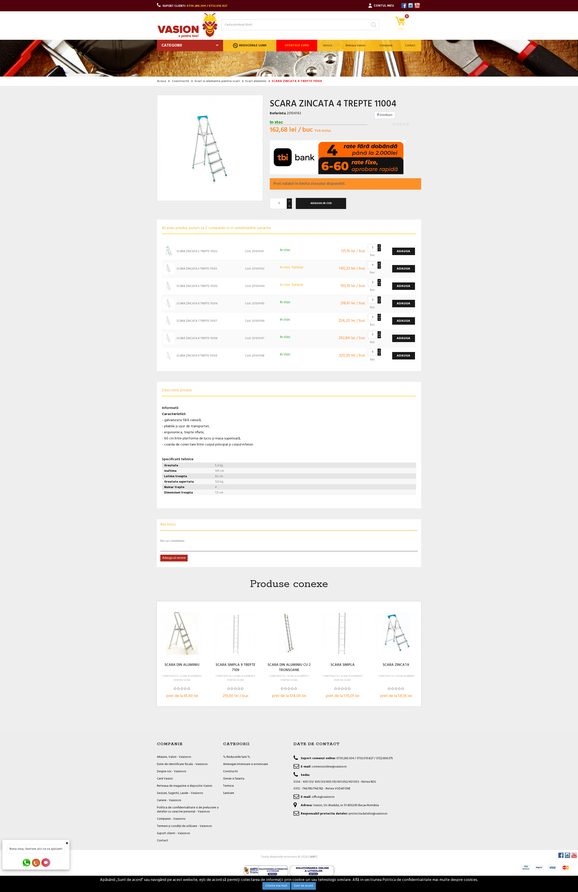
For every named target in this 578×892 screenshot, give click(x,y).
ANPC (313, 856)
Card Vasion (165, 778)
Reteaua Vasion (355, 45)
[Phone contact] (37, 862)
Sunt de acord (303, 885)
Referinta (278, 113)
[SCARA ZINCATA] (396, 633)
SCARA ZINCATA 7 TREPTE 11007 (197, 321)
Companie (386, 45)
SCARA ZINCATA (396, 665)
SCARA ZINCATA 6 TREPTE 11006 (197, 303)
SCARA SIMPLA (343, 665)
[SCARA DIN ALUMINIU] (182, 633)
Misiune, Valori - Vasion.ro (174, 757)
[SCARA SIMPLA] (342, 633)
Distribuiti (385, 115)
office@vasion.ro (323, 797)
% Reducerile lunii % (236, 757)
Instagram (410, 5)
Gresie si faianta (233, 778)
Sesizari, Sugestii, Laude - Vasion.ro (180, 793)
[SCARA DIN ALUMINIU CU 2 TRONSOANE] (289, 633)
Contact (410, 45)
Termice (228, 786)
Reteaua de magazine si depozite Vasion (184, 786)
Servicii (327, 45)
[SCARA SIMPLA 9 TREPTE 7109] (235, 633)
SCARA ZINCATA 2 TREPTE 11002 (197, 251)
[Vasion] (187, 25)
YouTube (417, 5)
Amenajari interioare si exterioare (245, 764)
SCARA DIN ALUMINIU (182, 665)
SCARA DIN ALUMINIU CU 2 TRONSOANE (289, 667)
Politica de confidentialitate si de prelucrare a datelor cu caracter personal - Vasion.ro (188, 809)
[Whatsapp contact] (27, 862)
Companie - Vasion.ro (171, 819)
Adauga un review (174, 558)
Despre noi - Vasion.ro (171, 771)
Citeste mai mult (276, 885)
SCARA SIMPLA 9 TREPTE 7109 (235, 667)
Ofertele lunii (297, 45)
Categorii (171, 45)
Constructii (230, 771)
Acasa (161, 81)
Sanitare (228, 793)
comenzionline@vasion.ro (329, 766)
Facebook (404, 5)
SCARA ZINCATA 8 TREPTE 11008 (197, 338)
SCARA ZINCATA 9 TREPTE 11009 (197, 355)
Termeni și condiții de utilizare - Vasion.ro (184, 826)
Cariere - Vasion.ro (169, 800)
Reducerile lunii (252, 45)
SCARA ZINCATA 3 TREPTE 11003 (197, 268)
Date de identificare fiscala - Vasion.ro (182, 764)
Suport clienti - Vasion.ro (173, 833)
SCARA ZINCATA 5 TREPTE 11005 (197, 286)
